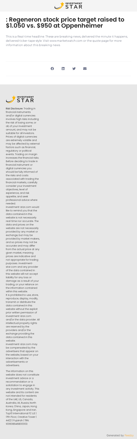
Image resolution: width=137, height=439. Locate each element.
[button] (52, 69)
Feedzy (129, 435)
